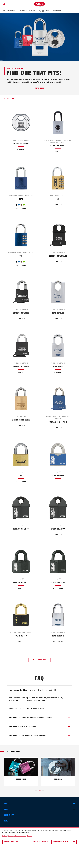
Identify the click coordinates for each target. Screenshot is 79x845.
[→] (43, 790)
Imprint (29, 836)
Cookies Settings (11, 842)
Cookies (4, 836)
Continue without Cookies (64, 842)
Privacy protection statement (17, 836)
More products (39, 660)
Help (6, 809)
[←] (35, 790)
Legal (6, 821)
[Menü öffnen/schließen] (74, 4)
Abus (6, 803)
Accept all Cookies (40, 842)
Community (9, 815)
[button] (39, 690)
